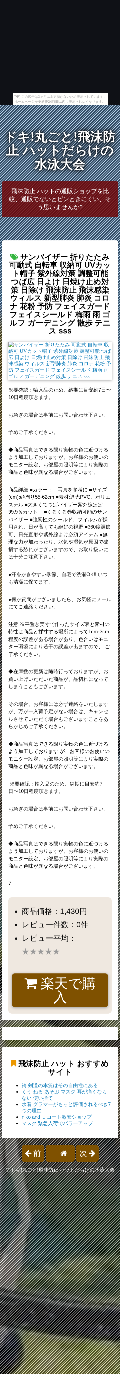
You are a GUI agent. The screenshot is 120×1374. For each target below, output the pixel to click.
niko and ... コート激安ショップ (57, 1117)
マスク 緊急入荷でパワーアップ (57, 1123)
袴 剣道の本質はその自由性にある (60, 1085)
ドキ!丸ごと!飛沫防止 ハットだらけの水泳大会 (60, 150)
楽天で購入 (66, 990)
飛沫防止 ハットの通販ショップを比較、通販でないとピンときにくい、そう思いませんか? (60, 199)
